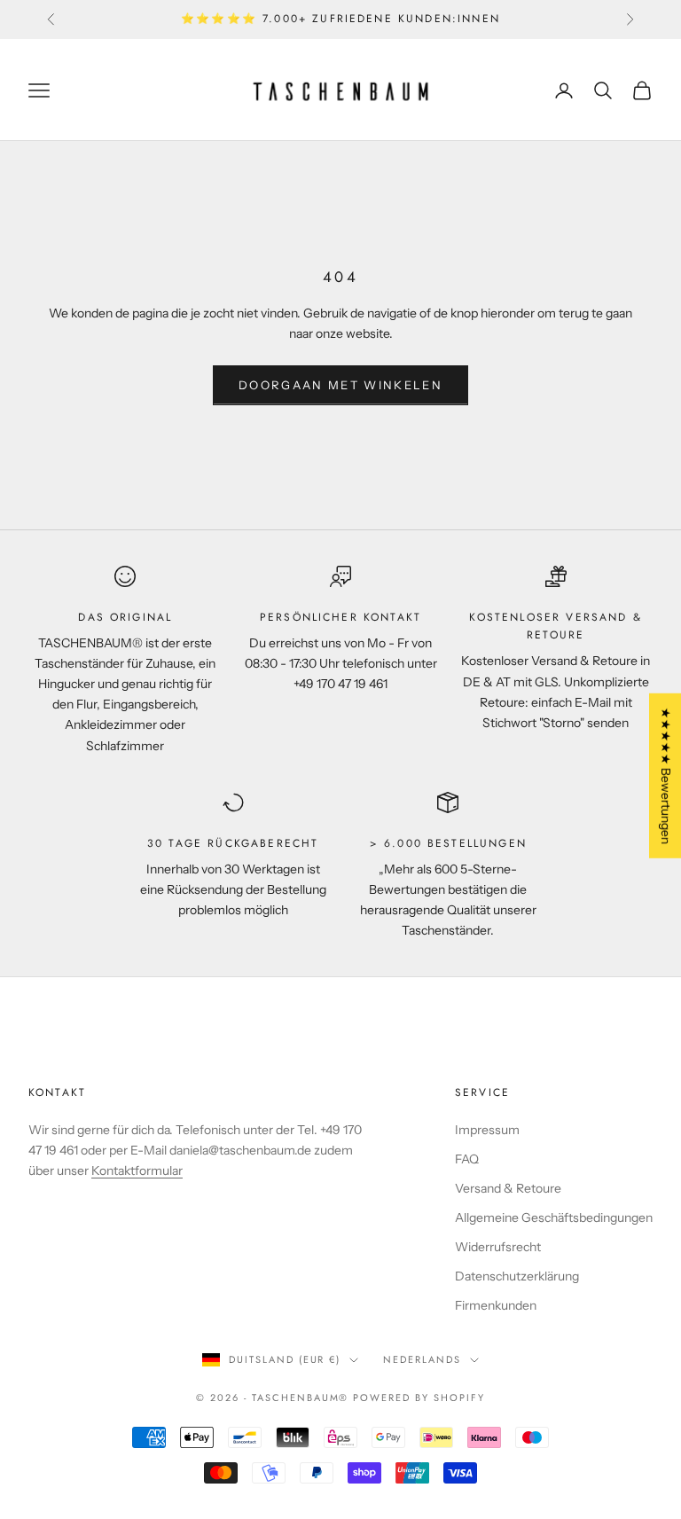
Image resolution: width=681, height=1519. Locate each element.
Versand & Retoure (508, 1188)
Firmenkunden (495, 1305)
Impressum (487, 1130)
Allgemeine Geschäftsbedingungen (554, 1217)
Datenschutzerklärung (517, 1276)
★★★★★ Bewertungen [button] (666, 775)
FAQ (467, 1159)
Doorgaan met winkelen (340, 385)
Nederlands (422, 1359)
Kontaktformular (137, 1170)
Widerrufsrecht (498, 1247)
